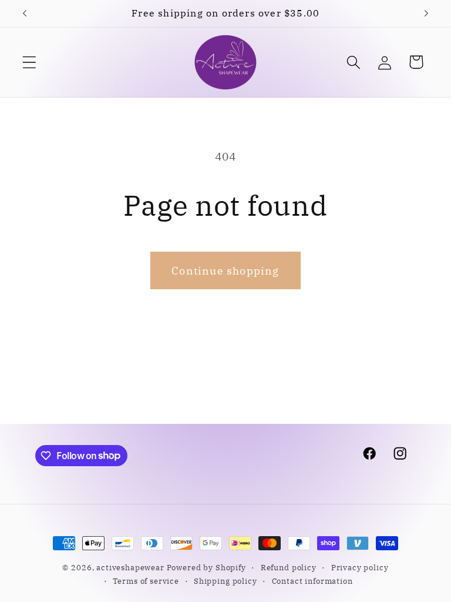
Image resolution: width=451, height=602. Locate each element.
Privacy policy (360, 567)
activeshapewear (130, 567)
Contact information (312, 581)
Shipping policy (225, 581)
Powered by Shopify (206, 567)
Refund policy (289, 567)
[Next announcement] (426, 13)
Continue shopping (225, 270)
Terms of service (146, 581)
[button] (29, 62)
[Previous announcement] (25, 13)
